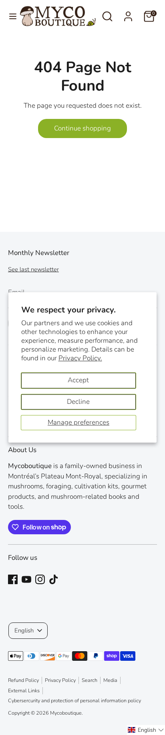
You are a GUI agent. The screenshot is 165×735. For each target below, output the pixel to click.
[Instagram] (40, 579)
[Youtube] (26, 579)
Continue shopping (82, 128)
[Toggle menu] (10, 16)
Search (89, 680)
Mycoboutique (66, 713)
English (24, 630)
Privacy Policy (60, 680)
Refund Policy (23, 680)
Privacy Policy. (80, 358)
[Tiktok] (53, 579)
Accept (78, 380)
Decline (78, 401)
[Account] (128, 13)
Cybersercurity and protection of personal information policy (74, 700)
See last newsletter (33, 269)
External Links (24, 690)
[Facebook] (13, 579)
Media (110, 680)
